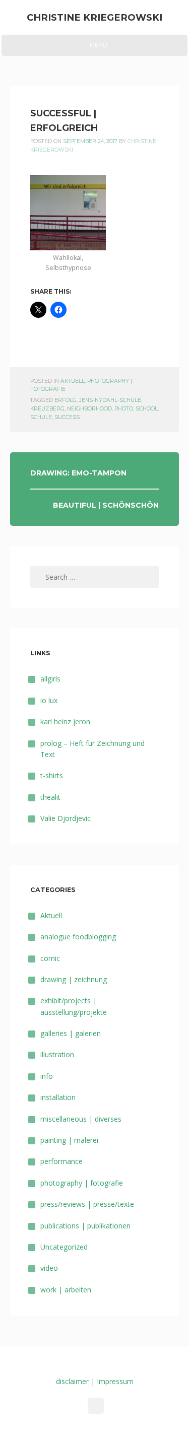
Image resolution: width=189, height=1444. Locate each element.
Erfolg (65, 400)
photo (123, 408)
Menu (94, 48)
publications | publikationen (85, 1225)
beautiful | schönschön (106, 505)
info (46, 1076)
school (147, 408)
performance (61, 1161)
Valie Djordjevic (65, 818)
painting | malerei (69, 1140)
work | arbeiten (65, 1289)
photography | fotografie (81, 1183)
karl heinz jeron (65, 721)
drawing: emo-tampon (78, 472)
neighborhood (89, 408)
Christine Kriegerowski (94, 17)
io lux (48, 700)
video (49, 1268)
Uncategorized (64, 1247)
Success (67, 417)
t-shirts (51, 775)
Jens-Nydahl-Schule (110, 400)
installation (58, 1097)
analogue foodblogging (78, 936)
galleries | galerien (70, 1033)
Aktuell (72, 381)
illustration (57, 1054)
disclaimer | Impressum (95, 1381)
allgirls (50, 678)
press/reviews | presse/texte (87, 1204)
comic (50, 958)
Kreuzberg (47, 408)
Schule (41, 417)
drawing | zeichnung (73, 979)
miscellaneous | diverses (80, 1119)
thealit (50, 797)
